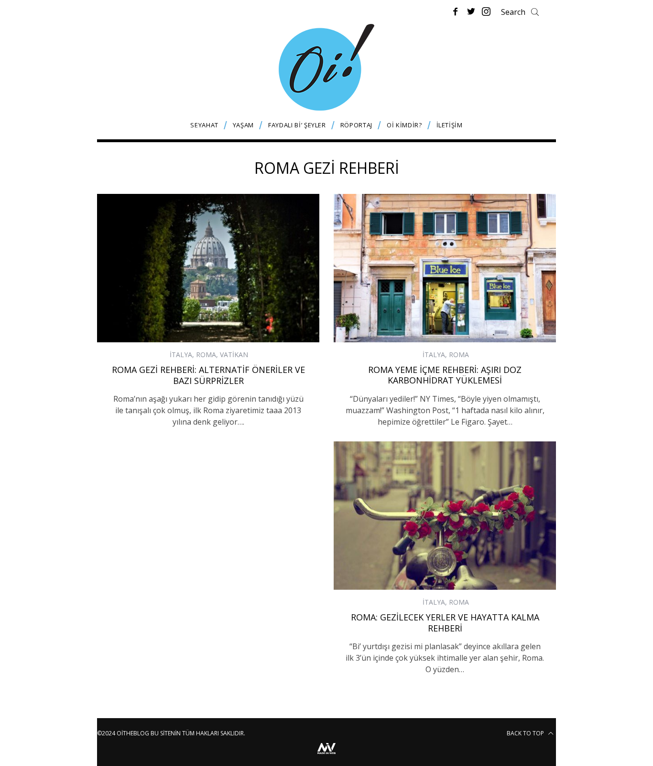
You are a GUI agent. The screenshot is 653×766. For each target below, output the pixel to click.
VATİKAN (234, 354)
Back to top (526, 733)
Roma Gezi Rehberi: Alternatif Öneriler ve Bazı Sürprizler (208, 375)
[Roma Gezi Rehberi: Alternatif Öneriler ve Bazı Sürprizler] (208, 268)
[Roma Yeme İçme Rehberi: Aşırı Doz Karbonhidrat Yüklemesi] (445, 268)
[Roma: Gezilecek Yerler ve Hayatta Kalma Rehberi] (445, 515)
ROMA (206, 354)
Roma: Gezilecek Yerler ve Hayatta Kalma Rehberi (445, 622)
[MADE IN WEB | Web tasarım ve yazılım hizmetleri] (326, 755)
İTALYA (181, 354)
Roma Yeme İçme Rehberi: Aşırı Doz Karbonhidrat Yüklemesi (445, 375)
